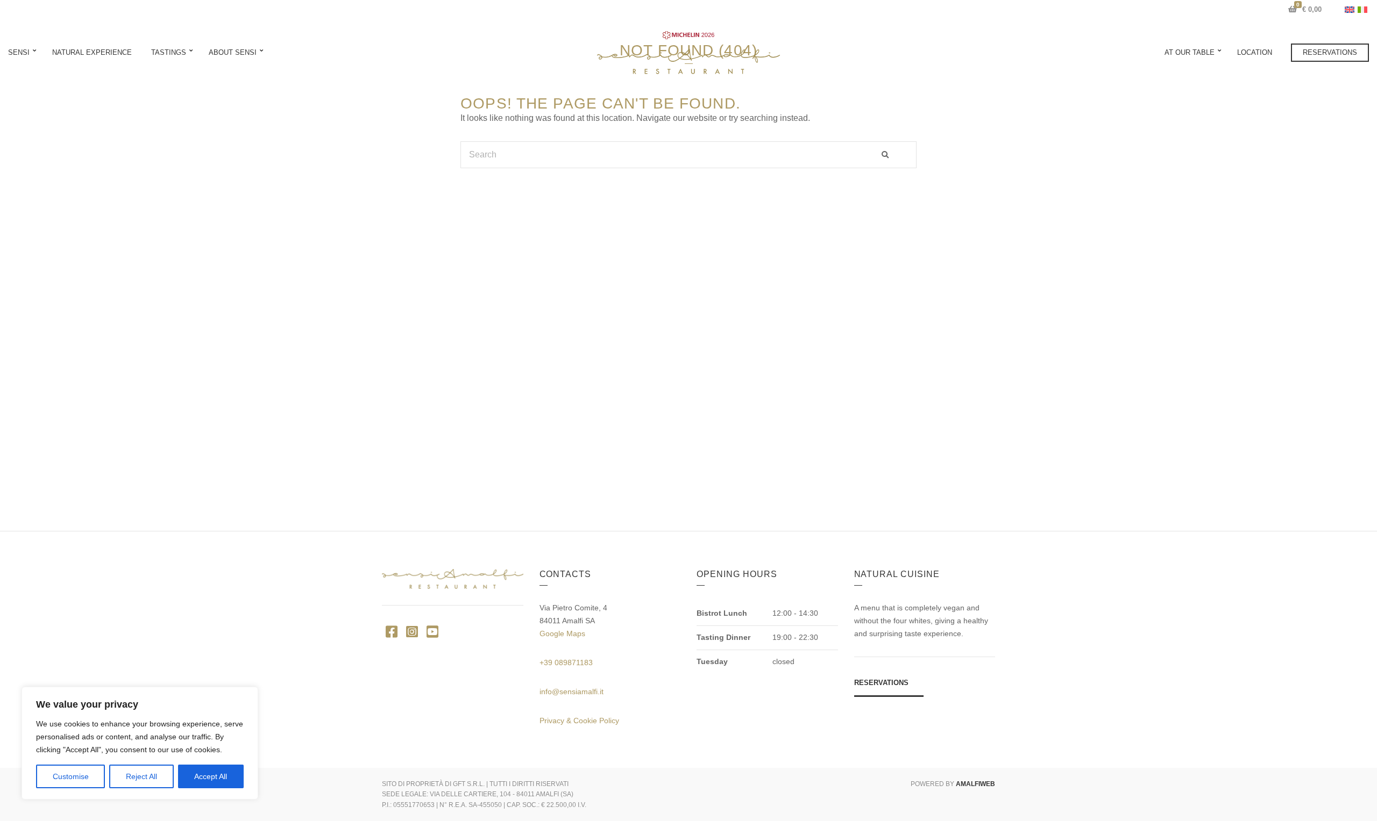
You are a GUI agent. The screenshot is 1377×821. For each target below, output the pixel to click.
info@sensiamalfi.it (572, 691)
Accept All (210, 776)
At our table (1190, 52)
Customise (71, 776)
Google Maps (562, 633)
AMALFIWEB (975, 784)
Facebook (391, 631)
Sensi (19, 52)
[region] (140, 743)
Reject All (141, 776)
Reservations (1330, 52)
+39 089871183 (566, 662)
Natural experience (92, 52)
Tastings (168, 52)
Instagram (411, 631)
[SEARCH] (895, 154)
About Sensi (233, 52)
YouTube (432, 631)
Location (1254, 52)
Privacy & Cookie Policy (579, 720)
